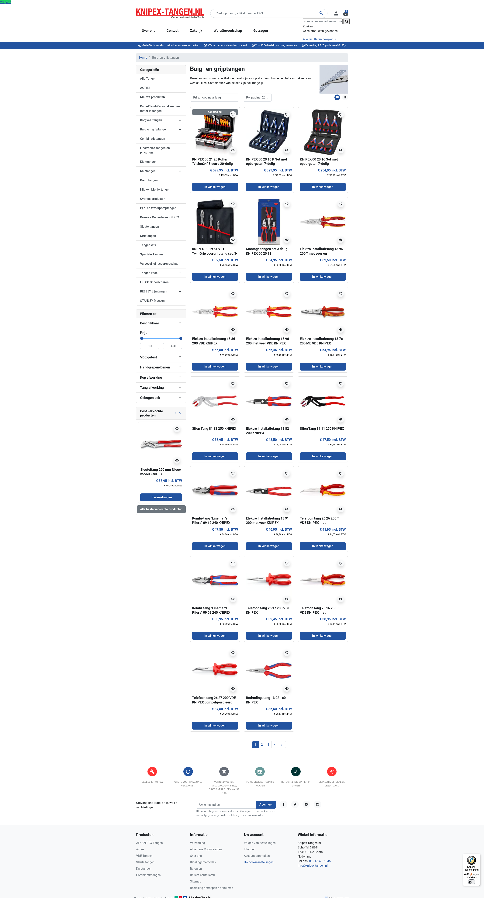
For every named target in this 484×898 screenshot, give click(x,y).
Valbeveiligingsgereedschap (159, 263)
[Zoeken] (346, 21)
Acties (140, 849)
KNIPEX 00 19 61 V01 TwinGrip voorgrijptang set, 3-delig (214, 253)
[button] (345, 13)
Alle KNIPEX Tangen (149, 843)
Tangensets (148, 245)
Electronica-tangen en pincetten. (155, 150)
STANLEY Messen (152, 300)
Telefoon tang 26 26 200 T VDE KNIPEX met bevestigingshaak (319, 522)
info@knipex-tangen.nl (313, 865)
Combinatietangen (152, 138)
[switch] (471, 881)
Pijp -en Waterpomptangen (158, 208)
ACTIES (145, 88)
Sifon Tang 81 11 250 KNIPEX (322, 428)
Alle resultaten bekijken (318, 39)
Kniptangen (148, 171)
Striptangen (148, 236)
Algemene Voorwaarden (206, 849)
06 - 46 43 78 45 (320, 861)
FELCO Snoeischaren (154, 282)
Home (143, 57)
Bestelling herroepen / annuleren (211, 888)
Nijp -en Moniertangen (155, 189)
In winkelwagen (161, 497)
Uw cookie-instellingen (259, 862)
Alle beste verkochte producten (161, 509)
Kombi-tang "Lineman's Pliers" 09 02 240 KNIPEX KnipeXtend (211, 612)
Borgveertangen (151, 120)
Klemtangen (148, 162)
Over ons (196, 856)
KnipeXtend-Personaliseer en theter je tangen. (160, 109)
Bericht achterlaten (202, 875)
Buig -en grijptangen (154, 129)
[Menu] (478, 856)
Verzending (197, 843)
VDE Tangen (144, 856)
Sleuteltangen (149, 226)
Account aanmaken (257, 856)
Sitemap (195, 881)
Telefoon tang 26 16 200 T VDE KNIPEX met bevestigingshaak (319, 612)
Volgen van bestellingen (260, 843)
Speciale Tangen (151, 254)
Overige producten (152, 199)
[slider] (141, 338)
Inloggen (249, 849)
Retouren (196, 868)
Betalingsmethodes (203, 862)
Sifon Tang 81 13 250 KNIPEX (214, 428)
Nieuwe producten (152, 97)
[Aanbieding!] (215, 132)
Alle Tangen (148, 78)
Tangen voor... (149, 273)
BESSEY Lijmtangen (153, 291)
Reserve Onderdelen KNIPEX (159, 217)
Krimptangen (149, 180)
